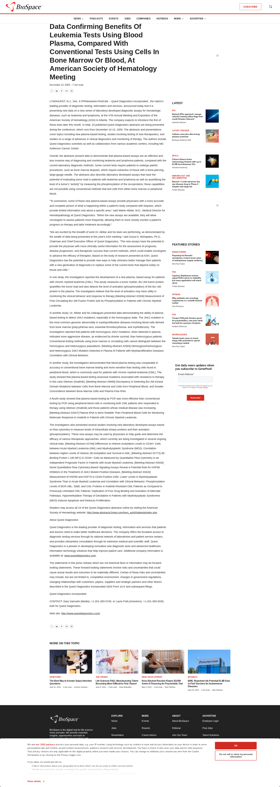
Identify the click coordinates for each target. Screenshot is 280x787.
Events (113, 18)
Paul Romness (178, 306)
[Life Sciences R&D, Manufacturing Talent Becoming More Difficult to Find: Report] (117, 662)
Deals (175, 156)
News (77, 18)
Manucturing (179, 252)
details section (127, 773)
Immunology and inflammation (181, 177)
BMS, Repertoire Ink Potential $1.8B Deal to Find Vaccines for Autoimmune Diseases (209, 684)
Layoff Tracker (180, 130)
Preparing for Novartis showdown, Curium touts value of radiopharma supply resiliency (187, 258)
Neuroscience (179, 335)
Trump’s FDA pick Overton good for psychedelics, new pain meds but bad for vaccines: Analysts (187, 320)
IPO (173, 110)
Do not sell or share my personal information (235, 755)
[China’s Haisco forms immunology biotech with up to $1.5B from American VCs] (212, 161)
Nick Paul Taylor (178, 264)
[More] (83, 19)
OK (236, 745)
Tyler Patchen (170, 687)
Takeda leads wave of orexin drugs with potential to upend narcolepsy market (186, 340)
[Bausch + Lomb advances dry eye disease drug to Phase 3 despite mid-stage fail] (212, 181)
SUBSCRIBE (250, 7)
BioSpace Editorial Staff (181, 140)
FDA (174, 272)
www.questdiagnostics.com (80, 555)
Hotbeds (162, 18)
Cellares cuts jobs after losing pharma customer (186, 135)
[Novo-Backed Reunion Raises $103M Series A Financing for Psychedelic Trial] (163, 662)
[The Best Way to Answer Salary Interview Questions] (71, 662)
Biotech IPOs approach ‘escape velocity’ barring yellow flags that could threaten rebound (187, 116)
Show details (34, 781)
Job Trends (102, 677)
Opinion (176, 294)
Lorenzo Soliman (81, 687)
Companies (143, 18)
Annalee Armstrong (179, 168)
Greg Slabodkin (125, 687)
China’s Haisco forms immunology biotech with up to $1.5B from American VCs (186, 161)
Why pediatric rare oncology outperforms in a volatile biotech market (187, 300)
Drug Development (152, 677)
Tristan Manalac (178, 190)
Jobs (127, 18)
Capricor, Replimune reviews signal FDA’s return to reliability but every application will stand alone (186, 279)
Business (193, 677)
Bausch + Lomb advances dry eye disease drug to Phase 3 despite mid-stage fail (186, 184)
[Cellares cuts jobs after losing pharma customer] (212, 136)
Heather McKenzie (179, 326)
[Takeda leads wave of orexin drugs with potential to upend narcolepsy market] (212, 340)
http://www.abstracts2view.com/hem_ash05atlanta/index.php (122, 512)
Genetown (55, 677)
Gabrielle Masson (179, 122)
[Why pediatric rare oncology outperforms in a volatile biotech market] (212, 300)
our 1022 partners (45, 744)
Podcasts (96, 18)
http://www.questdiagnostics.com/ (80, 613)
